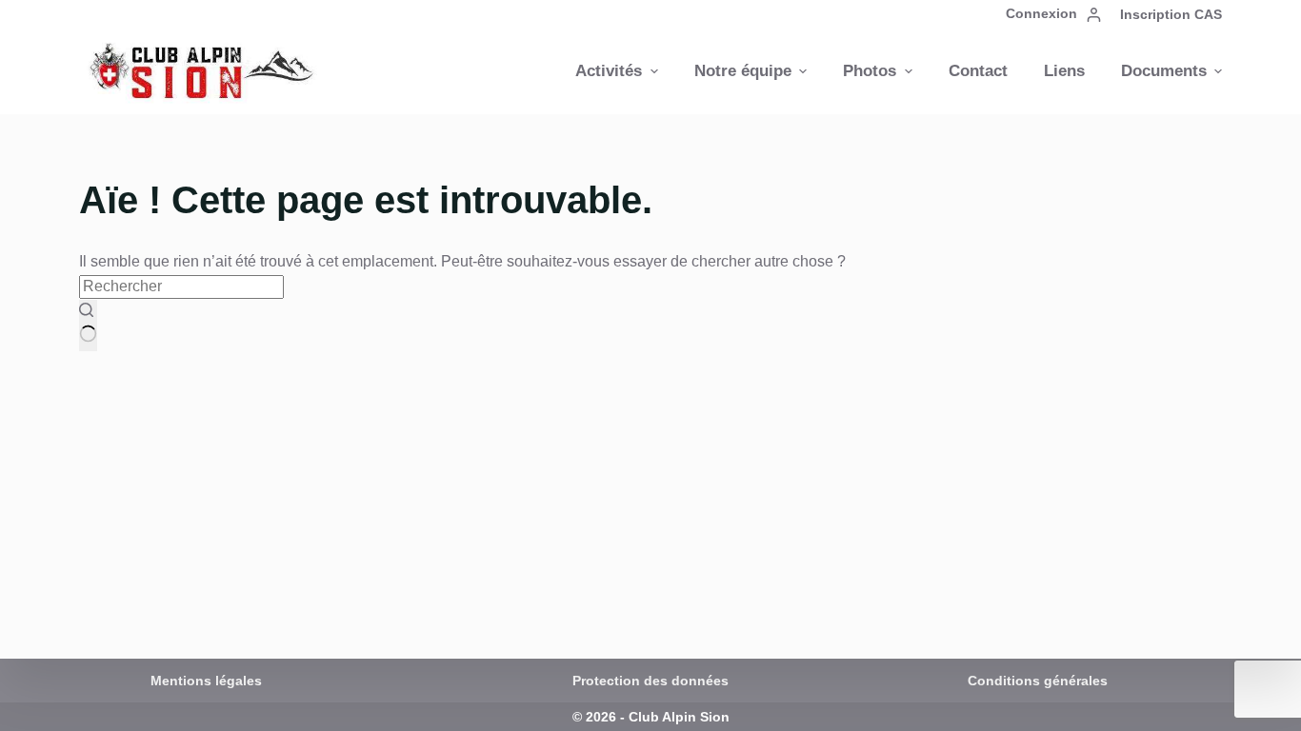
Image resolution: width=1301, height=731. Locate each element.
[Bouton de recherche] (88, 325)
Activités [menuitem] (608, 71)
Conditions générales (1038, 680)
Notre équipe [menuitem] (742, 71)
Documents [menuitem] (1164, 71)
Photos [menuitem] (869, 71)
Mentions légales (206, 680)
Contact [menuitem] (978, 71)
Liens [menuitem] (1064, 71)
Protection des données (650, 680)
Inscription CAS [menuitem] (1171, 14)
